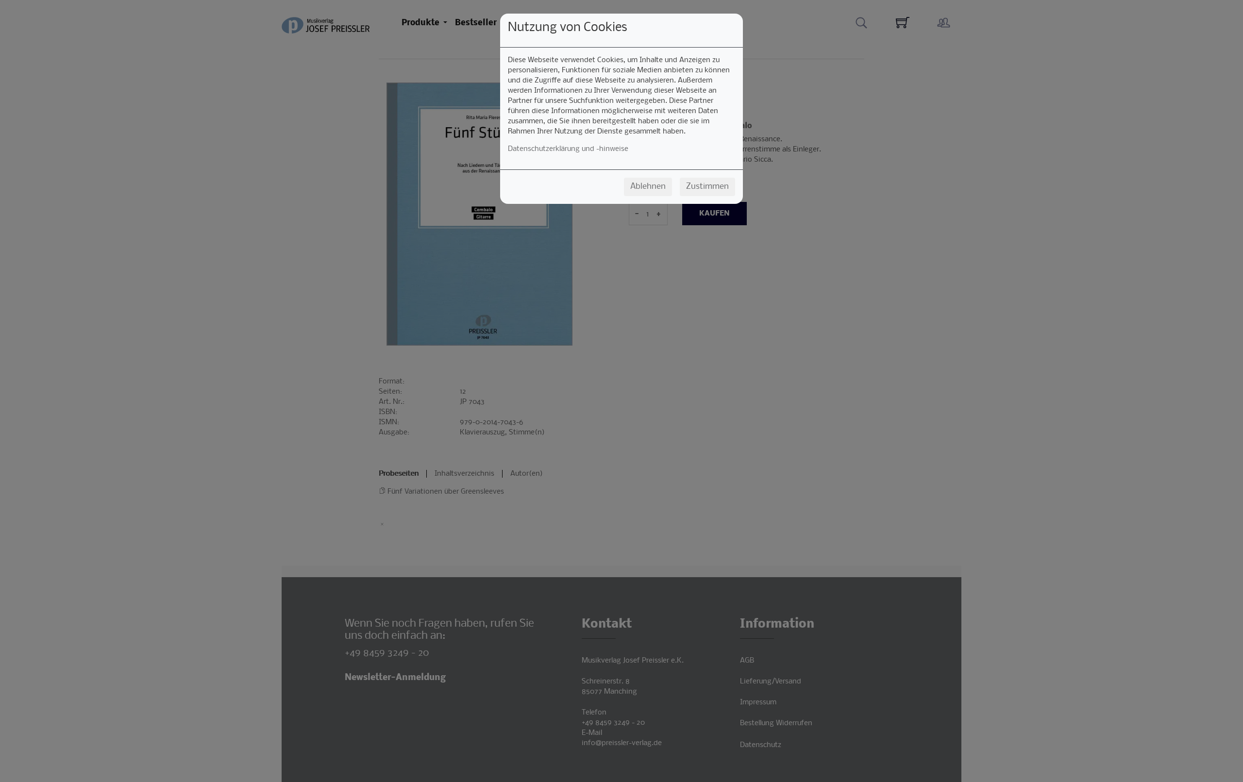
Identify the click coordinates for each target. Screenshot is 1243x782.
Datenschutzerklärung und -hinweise (568, 149)
